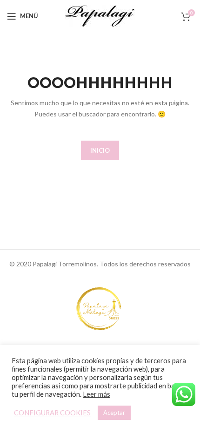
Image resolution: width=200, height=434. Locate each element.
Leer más (96, 394)
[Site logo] (100, 15)
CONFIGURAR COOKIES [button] (52, 413)
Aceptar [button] (114, 412)
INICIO (100, 150)
